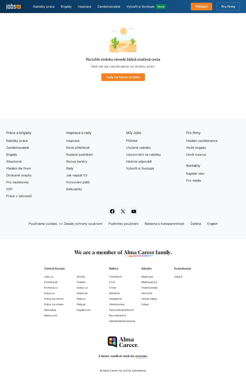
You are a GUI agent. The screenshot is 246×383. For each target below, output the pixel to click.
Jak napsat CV (76, 175)
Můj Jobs (133, 133)
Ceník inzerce (196, 154)
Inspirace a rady (78, 133)
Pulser (145, 304)
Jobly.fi (178, 276)
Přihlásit (201, 6)
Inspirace (84, 6)
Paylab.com (84, 309)
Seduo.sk (82, 293)
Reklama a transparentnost (164, 224)
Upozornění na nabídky (143, 154)
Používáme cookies (42, 224)
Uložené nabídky (138, 148)
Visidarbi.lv (115, 298)
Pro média (193, 180)
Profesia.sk (50, 282)
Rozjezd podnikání (79, 154)
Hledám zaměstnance (202, 141)
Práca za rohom (53, 298)
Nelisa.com (50, 315)
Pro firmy (228, 6)
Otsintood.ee (116, 304)
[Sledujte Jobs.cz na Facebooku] (112, 211)
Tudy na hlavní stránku (123, 77)
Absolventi (14, 161)
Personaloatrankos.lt (121, 309)
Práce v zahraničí (19, 196)
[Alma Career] (123, 342)
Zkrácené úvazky (19, 175)
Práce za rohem (53, 304)
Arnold (81, 276)
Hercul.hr (146, 293)
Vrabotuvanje (149, 287)
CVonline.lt (115, 276)
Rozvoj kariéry (76, 161)
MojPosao (147, 276)
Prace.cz (49, 293)
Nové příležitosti (78, 148)
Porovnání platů (78, 182)
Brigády (66, 6)
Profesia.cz (51, 287)
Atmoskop (50, 309)
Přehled (131, 141)
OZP (9, 189)
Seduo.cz (82, 287)
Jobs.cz (48, 276)
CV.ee (112, 287)
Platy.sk (81, 304)
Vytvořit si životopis (145, 6)
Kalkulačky (74, 189)
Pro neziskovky (17, 182)
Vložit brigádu (196, 148)
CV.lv (112, 282)
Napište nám (195, 173)
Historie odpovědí (139, 161)
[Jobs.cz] (13, 7)
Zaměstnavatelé (108, 6)
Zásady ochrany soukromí (83, 224)
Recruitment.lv (117, 315)
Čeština (195, 224)
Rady (69, 168)
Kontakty (193, 166)
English (212, 224)
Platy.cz (81, 298)
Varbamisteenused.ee (122, 321)
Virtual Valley (149, 298)
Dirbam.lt (114, 293)
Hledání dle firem (18, 168)
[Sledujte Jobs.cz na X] (123, 211)
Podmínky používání (123, 224)
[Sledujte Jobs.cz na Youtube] (134, 211)
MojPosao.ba (149, 282)
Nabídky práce (44, 6)
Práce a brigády (18, 133)
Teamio (81, 282)
